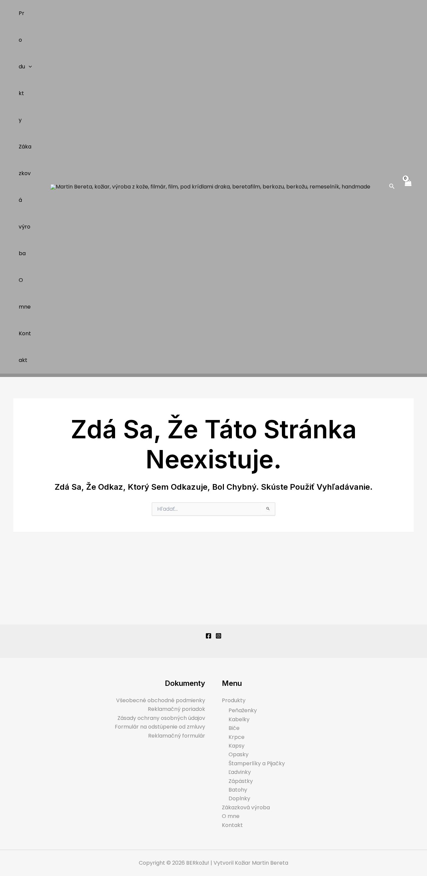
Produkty (22, 66)
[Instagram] (219, 636)
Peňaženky (243, 710)
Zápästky (241, 781)
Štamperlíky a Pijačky (257, 763)
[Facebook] (208, 636)
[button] (392, 186)
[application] (28, 66)
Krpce (237, 737)
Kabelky (239, 719)
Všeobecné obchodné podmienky (160, 700)
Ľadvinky (240, 772)
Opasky (239, 754)
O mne (25, 293)
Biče (234, 728)
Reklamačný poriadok (176, 709)
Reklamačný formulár (176, 736)
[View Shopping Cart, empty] (408, 186)
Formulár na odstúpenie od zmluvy (160, 727)
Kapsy (237, 746)
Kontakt (25, 347)
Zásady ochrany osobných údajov (161, 718)
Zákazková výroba (25, 200)
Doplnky (239, 798)
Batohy (238, 790)
